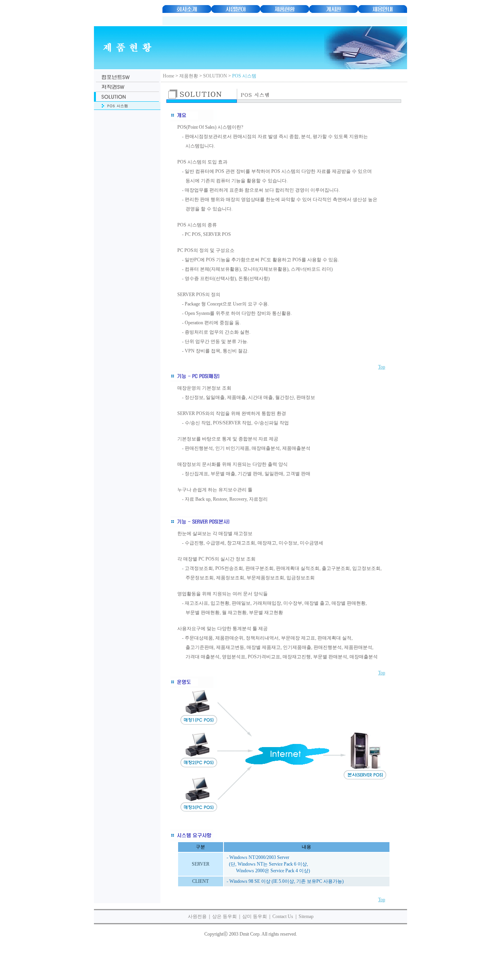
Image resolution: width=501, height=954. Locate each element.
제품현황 (188, 76)
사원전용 (197, 916)
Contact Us (282, 916)
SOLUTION (215, 76)
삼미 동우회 (254, 916)
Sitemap (306, 916)
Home (168, 76)
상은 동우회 (224, 916)
